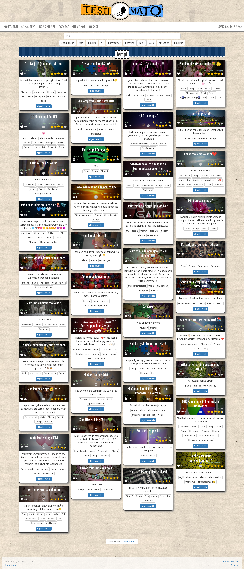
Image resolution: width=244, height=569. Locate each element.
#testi (203, 93)
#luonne (216, 431)
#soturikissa (32, 518)
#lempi (50, 92)
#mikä (163, 143)
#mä (189, 184)
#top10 (129, 496)
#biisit (58, 237)
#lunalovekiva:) (59, 282)
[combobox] (122, 36)
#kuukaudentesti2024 (207, 435)
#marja (105, 301)
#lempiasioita (110, 215)
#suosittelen (103, 451)
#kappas (144, 373)
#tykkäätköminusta (188, 477)
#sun (183, 88)
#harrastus (96, 133)
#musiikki (60, 138)
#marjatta (50, 142)
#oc (59, 518)
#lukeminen (162, 285)
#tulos (39, 184)
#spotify (105, 455)
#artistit (48, 421)
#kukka (150, 95)
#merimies (26, 233)
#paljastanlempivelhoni (204, 180)
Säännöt (235, 565)
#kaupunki (61, 92)
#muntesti (218, 184)
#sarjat (143, 230)
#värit (148, 99)
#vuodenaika (49, 373)
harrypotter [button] (114, 42)
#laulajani (144, 368)
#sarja (135, 230)
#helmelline (39, 233)
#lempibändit (46, 138)
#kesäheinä (152, 235)
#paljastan (185, 175)
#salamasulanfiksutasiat (143, 414)
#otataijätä (39, 92)
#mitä (195, 426)
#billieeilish (53, 233)
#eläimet (52, 147)
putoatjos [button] (164, 42)
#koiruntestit (148, 500)
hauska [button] (92, 42)
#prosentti (100, 358)
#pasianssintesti (87, 399)
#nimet (51, 518)
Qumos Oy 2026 (15, 561)
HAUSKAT (30, 27)
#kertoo (205, 431)
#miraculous (199, 303)
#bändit (104, 171)
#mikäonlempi (148, 148)
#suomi (61, 96)
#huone (25, 282)
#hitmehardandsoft (49, 242)
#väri (86, 85)
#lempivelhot (215, 477)
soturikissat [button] (67, 42)
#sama (98, 215)
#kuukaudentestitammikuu (200, 440)
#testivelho (216, 175)
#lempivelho (93, 489)
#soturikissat (37, 523)
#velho (205, 175)
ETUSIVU (13, 27)
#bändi (27, 142)
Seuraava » (130, 541)
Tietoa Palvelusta (231, 561)
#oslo (43, 100)
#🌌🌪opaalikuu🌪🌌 (190, 97)
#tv (127, 230)
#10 (147, 496)
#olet (62, 324)
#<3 (219, 97)
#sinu (61, 147)
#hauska (45, 282)
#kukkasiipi (51, 523)
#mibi (128, 95)
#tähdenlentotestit (139, 143)
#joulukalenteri (83, 354)
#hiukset (30, 237)
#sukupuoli (50, 184)
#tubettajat (104, 260)
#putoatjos (203, 266)
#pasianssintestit (96, 403)
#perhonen (35, 373)
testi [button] (81, 42)
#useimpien (147, 185)
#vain (153, 373)
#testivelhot (184, 180)
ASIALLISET (48, 27)
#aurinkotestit (31, 417)
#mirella (162, 368)
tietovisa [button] (129, 42)
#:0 (204, 97)
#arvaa (86, 301)
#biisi (42, 417)
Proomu (29, 561)
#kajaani (51, 96)
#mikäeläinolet (50, 324)
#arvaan (95, 85)
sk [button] (102, 42)
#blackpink (38, 142)
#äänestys (190, 481)
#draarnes (184, 426)
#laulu (51, 417)
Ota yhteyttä (10, 565)
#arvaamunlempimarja (96, 305)
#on (137, 185)
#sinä (31, 514)
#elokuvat (165, 230)
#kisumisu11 (184, 303)
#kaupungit (26, 92)
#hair (63, 233)
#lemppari (144, 290)
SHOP (95, 27)
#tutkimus (29, 184)
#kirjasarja (196, 348)
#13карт (144, 327)
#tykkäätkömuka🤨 (207, 481)
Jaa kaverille (44, 106)
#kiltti (89, 358)
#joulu (96, 354)
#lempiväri (206, 344)
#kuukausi (52, 189)
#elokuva (154, 230)
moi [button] (141, 42)
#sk (63, 514)
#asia (113, 354)
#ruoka (197, 385)
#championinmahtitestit (196, 138)
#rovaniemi (27, 96)
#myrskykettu (209, 385)
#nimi (42, 518)
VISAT (65, 27)
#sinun (213, 228)
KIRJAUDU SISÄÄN (232, 27)
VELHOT (80, 27)
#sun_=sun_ (139, 95)
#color (211, 97)
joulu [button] (151, 42)
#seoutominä (107, 489)
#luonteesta (189, 435)
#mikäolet (27, 324)
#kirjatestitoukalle (156, 410)
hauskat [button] (178, 42)
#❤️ (220, 180)
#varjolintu (44, 329)
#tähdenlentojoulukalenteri (86, 349)
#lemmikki (28, 147)
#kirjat (151, 285)
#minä (181, 184)
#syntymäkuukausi (43, 193)
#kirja (142, 410)
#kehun (37, 473)
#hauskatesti (192, 93)
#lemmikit (40, 147)
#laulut (40, 237)
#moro (211, 93)
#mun (25, 138)
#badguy (33, 242)
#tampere (40, 96)
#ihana (63, 469)
